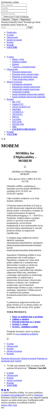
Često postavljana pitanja (23, 79)
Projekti (10, 42)
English (4, 395)
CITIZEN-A (17, 112)
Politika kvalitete (19, 62)
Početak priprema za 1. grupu (26, 322)
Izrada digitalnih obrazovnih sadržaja (28, 94)
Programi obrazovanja (22, 72)
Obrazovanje (12, 37)
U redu (14, 405)
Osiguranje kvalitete (21, 92)
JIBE (14, 127)
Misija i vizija (18, 59)
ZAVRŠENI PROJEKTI (24, 129)
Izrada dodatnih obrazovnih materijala (28, 97)
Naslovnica (12, 32)
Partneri (15, 64)
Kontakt (10, 45)
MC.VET (16, 102)
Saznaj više (6, 405)
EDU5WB (17, 122)
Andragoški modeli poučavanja (26, 89)
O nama (10, 35)
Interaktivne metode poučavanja (26, 87)
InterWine (16, 109)
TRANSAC (17, 114)
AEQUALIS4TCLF (21, 107)
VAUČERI (12, 47)
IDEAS (15, 117)
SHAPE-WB (18, 124)
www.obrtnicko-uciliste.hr (26, 334)
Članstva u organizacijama (23, 67)
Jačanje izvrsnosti (14, 40)
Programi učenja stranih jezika (25, 74)
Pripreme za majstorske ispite (25, 77)
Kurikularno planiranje (22, 84)
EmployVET (18, 104)
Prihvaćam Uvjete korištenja (16, 17)
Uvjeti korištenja (15, 395)
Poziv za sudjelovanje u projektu (27, 317)
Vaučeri (18, 361)
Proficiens (38, 395)
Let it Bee (16, 119)
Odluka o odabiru (20, 319)
